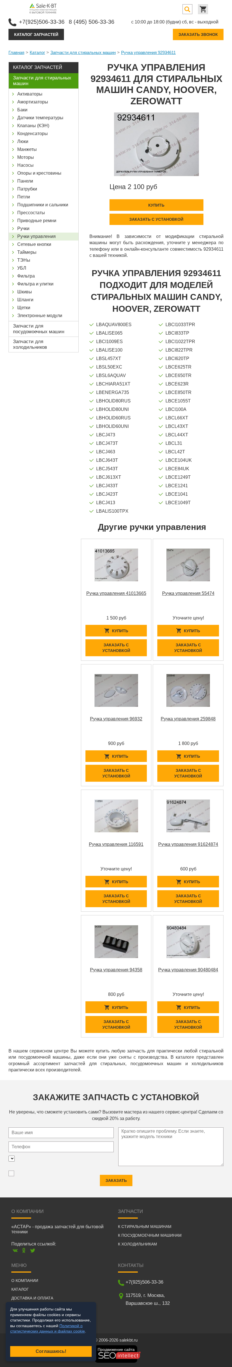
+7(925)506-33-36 (42, 22)
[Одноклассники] (24, 1250)
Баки (22, 109)
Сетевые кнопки (34, 244)
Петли (23, 196)
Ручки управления (36, 236)
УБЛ (21, 268)
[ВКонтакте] (15, 1250)
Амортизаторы (32, 101)
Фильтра (26, 276)
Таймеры (26, 252)
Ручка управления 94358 (116, 969)
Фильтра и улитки (35, 283)
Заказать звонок (198, 34)
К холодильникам (137, 1244)
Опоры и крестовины (39, 173)
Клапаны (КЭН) (33, 125)
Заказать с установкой (156, 219)
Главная (16, 52)
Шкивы (24, 291)
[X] (32, 1250)
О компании (24, 1280)
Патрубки (27, 189)
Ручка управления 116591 (116, 844)
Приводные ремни (36, 220)
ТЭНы (23, 260)
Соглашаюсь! (51, 1351)
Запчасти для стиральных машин (83, 52)
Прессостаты (31, 212)
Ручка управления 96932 (116, 718)
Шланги (25, 299)
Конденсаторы (32, 133)
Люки (22, 141)
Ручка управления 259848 (188, 718)
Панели (25, 181)
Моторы (25, 157)
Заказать (116, 1180)
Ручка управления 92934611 (148, 52)
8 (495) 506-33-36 (91, 22)
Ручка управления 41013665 (116, 593)
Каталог (37, 52)
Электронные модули (39, 315)
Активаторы (29, 94)
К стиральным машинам (144, 1226)
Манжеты (27, 149)
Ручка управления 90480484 (188, 969)
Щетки (23, 307)
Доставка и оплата (32, 1298)
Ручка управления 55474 (188, 593)
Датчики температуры (40, 117)
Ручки (23, 228)
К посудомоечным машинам (150, 1235)
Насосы (25, 165)
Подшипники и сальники (42, 204)
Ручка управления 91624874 (188, 844)
